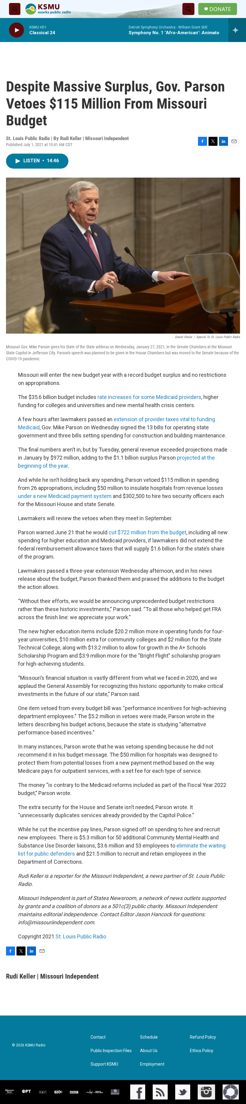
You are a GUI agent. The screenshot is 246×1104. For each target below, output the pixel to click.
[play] (16, 30)
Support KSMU (104, 1064)
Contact (98, 1037)
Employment (152, 1064)
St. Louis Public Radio (81, 936)
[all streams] (237, 30)
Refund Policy (203, 1037)
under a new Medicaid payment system (65, 496)
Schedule (149, 1037)
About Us (149, 1050)
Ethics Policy (201, 1050)
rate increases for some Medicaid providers (149, 397)
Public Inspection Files (111, 1050)
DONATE (220, 9)
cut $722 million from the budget (147, 532)
